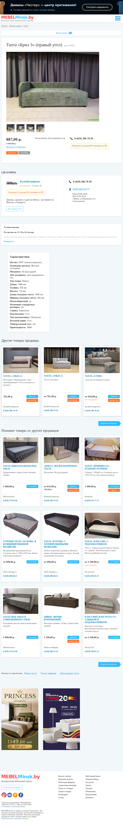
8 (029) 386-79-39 (83, 138)
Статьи (61, 797)
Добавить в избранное (16, 147)
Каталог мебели (64, 776)
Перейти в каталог (109, 423)
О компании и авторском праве (13, 806)
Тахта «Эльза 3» (53, 376)
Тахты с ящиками (48, 673)
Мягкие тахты (30, 673)
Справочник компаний (67, 785)
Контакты (89, 797)
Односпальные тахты (69, 673)
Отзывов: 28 (37, 186)
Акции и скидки (64, 791)
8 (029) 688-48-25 (10, 576)
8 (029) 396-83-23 (92, 576)
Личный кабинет (92, 779)
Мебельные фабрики (66, 782)
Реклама (89, 788)
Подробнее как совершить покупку (15, 818)
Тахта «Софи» (93, 376)
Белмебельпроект (30, 181)
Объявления (90, 791)
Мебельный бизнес (93, 776)
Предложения (91, 794)
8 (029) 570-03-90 (10, 500)
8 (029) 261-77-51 (92, 500)
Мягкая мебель (15, 26)
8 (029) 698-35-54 (51, 651)
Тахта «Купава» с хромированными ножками (56, 544)
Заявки (88, 785)
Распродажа (63, 794)
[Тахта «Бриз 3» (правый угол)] (52, 121)
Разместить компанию (12, 787)
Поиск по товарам (65, 788)
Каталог (4, 26)
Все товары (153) (15, 209)
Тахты (25, 26)
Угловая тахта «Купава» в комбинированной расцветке (19, 544)
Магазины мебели (65, 779)
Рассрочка (90, 782)
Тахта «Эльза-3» (12, 376)
